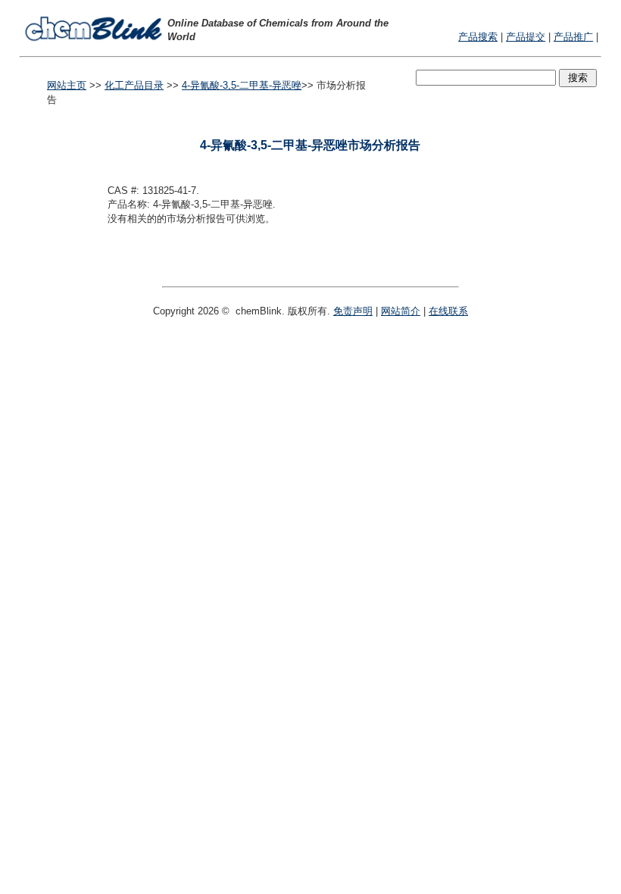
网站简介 (400, 311)
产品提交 (525, 36)
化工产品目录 (134, 85)
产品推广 (573, 36)
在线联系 (448, 311)
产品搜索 (478, 36)
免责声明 (353, 311)
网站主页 (66, 85)
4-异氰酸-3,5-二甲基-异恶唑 (241, 85)
